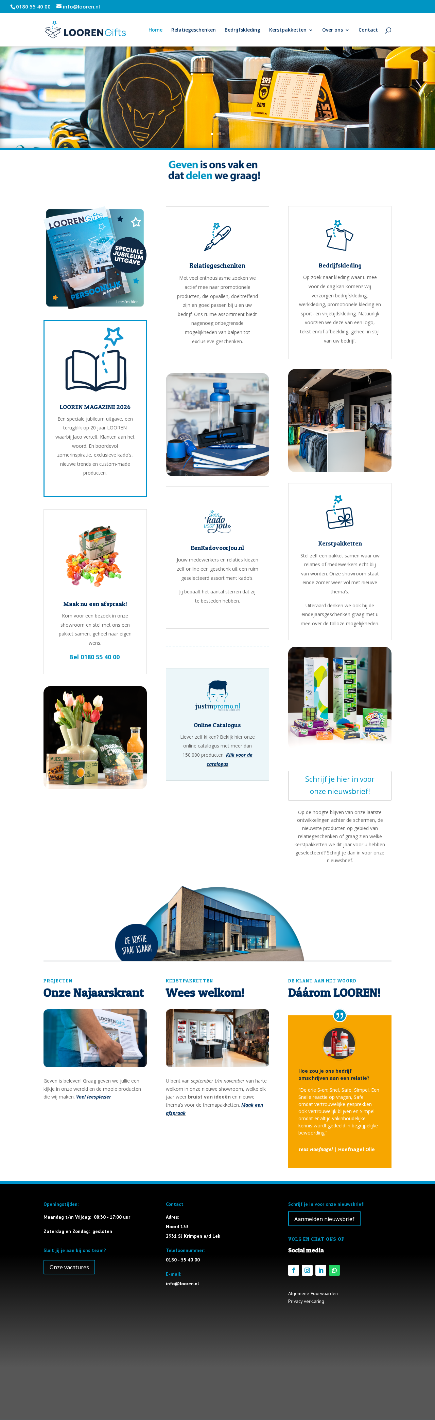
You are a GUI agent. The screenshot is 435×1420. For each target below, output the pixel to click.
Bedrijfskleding (242, 30)
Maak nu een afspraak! (95, 603)
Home (155, 30)
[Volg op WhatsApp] (334, 1270)
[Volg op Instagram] (307, 1270)
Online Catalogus (217, 725)
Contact (368, 30)
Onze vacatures (69, 1267)
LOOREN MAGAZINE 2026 (94, 406)
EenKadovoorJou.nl (217, 547)
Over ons (332, 30)
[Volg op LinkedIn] (320, 1270)
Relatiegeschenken (193, 30)
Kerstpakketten (288, 30)
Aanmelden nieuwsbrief (324, 1219)
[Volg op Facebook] (293, 1270)
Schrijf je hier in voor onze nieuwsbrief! (340, 785)
